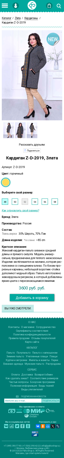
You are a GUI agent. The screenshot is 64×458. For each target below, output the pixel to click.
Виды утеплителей (31, 389)
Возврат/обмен (44, 374)
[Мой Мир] (48, 426)
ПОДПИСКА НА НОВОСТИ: (33, 396)
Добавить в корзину (32, 298)
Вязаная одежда (13, 363)
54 (35, 202)
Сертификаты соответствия (32, 330)
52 (25, 202)
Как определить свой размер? (20, 210)
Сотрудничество (46, 327)
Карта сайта (32, 342)
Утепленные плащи (37, 356)
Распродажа (53, 363)
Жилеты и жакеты (39, 360)
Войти (21, 4)
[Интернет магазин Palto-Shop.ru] (32, 5)
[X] (53, 426)
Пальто (11, 352)
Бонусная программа (42, 382)
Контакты (14, 327)
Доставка (27, 374)
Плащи (53, 356)
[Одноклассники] (43, 426)
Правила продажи (19, 338)
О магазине (27, 327)
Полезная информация (23, 385)
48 (5, 202)
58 (55, 202)
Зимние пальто (15, 356)
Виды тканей (46, 385)
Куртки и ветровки (16, 360)
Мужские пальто (34, 363)
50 (15, 202)
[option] (8, 130)
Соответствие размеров (44, 378)
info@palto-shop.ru (50, 446)
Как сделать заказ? (17, 378)
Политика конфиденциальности (32, 334)
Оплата (15, 374)
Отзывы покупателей (43, 338)
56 (45, 202)
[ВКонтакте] (38, 426)
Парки (54, 360)
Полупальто (24, 352)
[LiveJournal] (58, 426)
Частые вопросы (19, 382)
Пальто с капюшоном (45, 352)
